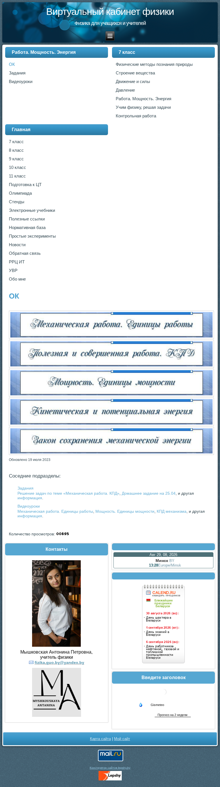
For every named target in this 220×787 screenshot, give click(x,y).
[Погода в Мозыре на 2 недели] (173, 714)
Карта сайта (100, 739)
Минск (162, 560)
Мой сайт (122, 739)
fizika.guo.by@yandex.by (59, 662)
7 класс (127, 52)
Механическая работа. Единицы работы (55, 511)
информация (29, 498)
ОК (14, 296)
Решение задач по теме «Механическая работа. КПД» (68, 493)
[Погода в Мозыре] (163, 697)
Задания (25, 488)
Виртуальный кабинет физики (110, 11)
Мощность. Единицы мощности (124, 511)
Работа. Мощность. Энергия (44, 52)
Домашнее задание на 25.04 (149, 493)
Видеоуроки (28, 506)
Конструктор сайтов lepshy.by (110, 767)
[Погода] (151, 704)
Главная (21, 129)
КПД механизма (171, 511)
